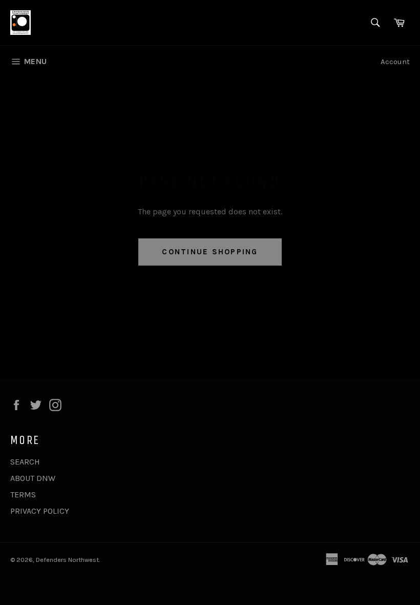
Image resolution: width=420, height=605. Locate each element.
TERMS (23, 494)
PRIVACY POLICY (39, 511)
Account (395, 61)
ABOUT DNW (32, 478)
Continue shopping (210, 251)
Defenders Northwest (67, 559)
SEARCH (25, 462)
